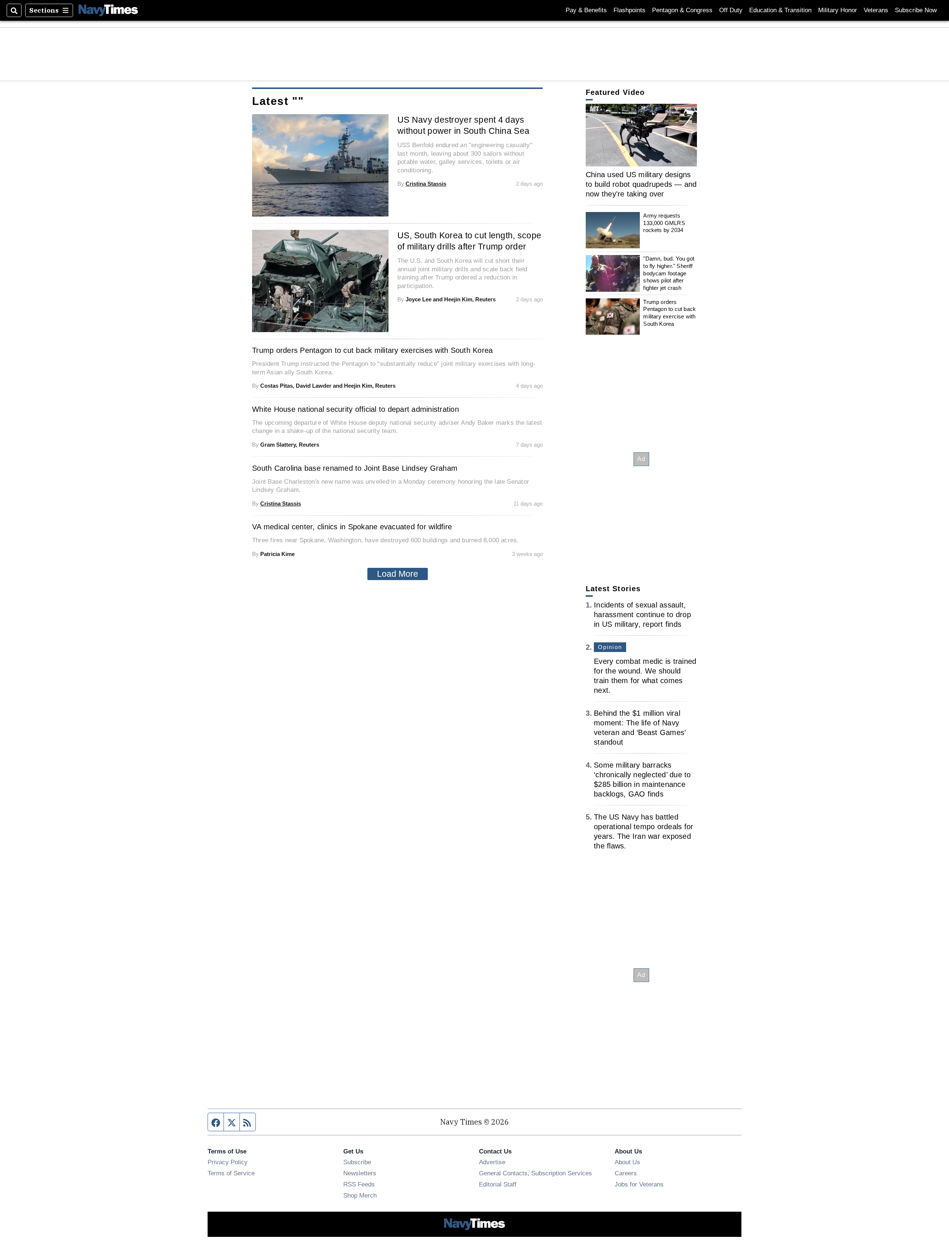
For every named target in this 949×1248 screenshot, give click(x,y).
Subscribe (357, 1162)
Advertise (492, 1162)
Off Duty (731, 10)
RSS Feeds (359, 1184)
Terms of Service (231, 1173)
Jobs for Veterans (639, 1184)
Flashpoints (629, 10)
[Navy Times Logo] (108, 10)
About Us (627, 1162)
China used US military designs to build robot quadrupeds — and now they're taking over (641, 184)
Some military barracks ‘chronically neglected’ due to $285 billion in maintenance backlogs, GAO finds (642, 779)
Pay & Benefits (586, 10)
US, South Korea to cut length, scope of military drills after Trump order (469, 241)
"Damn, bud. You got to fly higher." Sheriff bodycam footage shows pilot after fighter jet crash (668, 273)
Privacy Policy (228, 1162)
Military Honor (837, 10)
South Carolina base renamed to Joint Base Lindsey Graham (354, 468)
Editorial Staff (497, 1184)
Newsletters (359, 1173)
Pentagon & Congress (682, 10)
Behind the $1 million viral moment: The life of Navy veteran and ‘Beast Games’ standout (639, 727)
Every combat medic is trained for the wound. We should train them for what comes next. (645, 675)
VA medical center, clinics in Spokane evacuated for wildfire (352, 527)
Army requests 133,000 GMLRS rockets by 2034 (664, 222)
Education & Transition (780, 10)
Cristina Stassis (426, 184)
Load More (397, 574)
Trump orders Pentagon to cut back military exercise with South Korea (669, 313)
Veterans (876, 10)
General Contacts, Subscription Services (535, 1173)
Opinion (610, 647)
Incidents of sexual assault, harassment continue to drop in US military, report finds (642, 614)
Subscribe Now (916, 10)
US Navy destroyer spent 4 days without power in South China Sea (463, 125)
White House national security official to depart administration (355, 409)
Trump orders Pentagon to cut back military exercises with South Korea (372, 350)
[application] (641, 135)
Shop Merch (360, 1195)
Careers (626, 1173)
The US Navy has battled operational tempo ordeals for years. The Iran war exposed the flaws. (643, 831)
